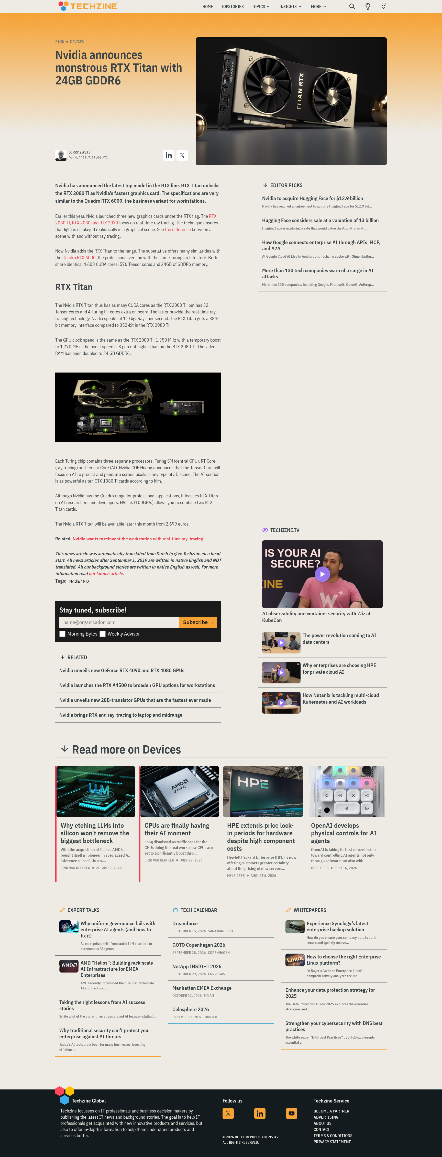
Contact (322, 1129)
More (316, 6)
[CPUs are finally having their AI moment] (179, 791)
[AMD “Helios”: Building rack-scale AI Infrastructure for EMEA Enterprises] (69, 975)
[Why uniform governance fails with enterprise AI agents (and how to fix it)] (69, 935)
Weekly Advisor (124, 633)
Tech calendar (199, 910)
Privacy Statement (332, 1141)
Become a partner (331, 1111)
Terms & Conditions (333, 1135)
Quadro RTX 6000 (79, 257)
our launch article (106, 573)
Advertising (326, 1117)
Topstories (232, 6)
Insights (288, 6)
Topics (258, 6)
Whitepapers (310, 910)
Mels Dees (236, 875)
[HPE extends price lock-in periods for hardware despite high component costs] (263, 791)
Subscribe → (198, 622)
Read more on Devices (126, 749)
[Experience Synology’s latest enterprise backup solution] (295, 932)
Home (208, 6)
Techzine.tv (285, 530)
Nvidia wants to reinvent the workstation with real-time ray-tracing (138, 539)
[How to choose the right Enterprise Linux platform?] (295, 966)
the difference (178, 229)
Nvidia (74, 581)
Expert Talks (84, 910)
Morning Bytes (82, 633)
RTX (86, 581)
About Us (323, 1123)
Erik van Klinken (75, 868)
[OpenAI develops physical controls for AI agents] (347, 791)
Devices (77, 41)
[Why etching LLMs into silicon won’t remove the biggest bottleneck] (96, 791)
